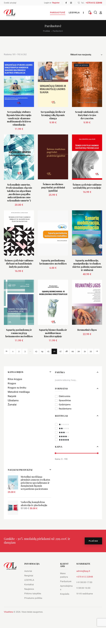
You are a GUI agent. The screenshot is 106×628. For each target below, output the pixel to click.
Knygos (12, 383)
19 (72, 351)
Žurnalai (12, 404)
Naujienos (29, 589)
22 (91, 351)
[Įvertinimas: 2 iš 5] (76, 428)
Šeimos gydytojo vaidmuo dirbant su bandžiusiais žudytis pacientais (19, 263)
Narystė (12, 396)
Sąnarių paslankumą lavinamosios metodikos (53, 262)
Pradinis (46, 31)
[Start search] (95, 12)
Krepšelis (64, 594)
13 (36, 351)
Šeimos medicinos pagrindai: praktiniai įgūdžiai (53, 187)
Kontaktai (29, 584)
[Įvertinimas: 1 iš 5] (76, 424)
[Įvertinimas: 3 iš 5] (76, 432)
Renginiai (28, 575)
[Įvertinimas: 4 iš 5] (76, 436)
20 (78, 351)
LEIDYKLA (29, 580)
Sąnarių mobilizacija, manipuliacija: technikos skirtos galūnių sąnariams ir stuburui (87, 265)
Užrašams (13, 400)
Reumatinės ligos (87, 329)
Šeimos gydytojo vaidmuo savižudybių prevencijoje (87, 186)
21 (85, 351)
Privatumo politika (33, 598)
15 (48, 351)
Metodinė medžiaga (19, 391)
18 (66, 351)
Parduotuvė (65, 581)
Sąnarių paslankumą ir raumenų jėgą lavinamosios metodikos (19, 333)
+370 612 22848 (84, 576)
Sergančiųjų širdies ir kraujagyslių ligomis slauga (53, 115)
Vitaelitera (8, 612)
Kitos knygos (15, 379)
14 (42, 351)
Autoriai (28, 571)
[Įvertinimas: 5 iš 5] (76, 439)
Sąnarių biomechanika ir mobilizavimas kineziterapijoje (53, 333)
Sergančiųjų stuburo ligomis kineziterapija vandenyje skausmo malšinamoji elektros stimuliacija (19, 118)
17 (60, 351)
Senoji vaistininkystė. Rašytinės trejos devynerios (87, 115)
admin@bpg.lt (83, 571)
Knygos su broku (17, 387)
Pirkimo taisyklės (32, 593)
